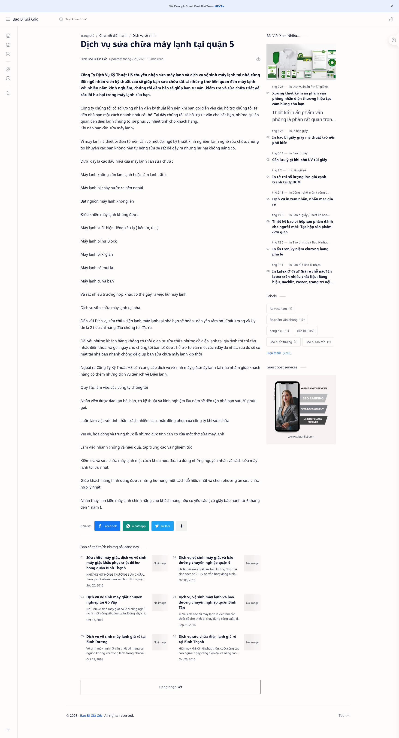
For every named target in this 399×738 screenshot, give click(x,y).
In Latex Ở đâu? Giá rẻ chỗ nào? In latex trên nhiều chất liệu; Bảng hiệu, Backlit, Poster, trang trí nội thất (302, 276)
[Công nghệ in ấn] (305, 192)
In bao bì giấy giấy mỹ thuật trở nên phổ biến (304, 140)
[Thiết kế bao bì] (320, 215)
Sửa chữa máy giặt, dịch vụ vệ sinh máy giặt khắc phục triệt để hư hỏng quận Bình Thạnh (116, 562)
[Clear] (131, 19)
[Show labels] (279, 353)
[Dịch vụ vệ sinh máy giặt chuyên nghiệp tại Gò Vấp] (160, 602)
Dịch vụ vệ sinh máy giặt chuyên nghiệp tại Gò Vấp (114, 599)
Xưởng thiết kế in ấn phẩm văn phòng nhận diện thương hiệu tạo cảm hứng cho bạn (301, 98)
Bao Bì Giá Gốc (25, 19)
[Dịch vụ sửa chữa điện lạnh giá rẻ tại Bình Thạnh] (252, 642)
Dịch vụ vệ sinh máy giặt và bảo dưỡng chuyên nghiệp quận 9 (206, 560)
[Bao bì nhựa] (302, 242)
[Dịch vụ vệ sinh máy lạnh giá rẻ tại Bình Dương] (160, 642)
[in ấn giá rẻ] (320, 87)
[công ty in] (325, 192)
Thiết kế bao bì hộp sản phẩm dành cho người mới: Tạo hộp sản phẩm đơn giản (302, 226)
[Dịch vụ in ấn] (302, 87)
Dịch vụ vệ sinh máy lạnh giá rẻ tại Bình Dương (116, 639)
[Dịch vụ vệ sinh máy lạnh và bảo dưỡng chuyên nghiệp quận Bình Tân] (252, 602)
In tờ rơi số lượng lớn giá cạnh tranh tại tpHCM (299, 179)
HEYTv (219, 6)
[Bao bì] (298, 265)
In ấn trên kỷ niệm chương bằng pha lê (300, 251)
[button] (390, 19)
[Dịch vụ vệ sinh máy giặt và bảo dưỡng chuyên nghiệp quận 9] (252, 563)
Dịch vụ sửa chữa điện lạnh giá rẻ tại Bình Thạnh (207, 639)
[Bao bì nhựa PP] (322, 242)
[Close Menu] (391, 6)
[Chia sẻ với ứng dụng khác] (181, 526)
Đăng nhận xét (170, 687)
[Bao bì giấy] (300, 153)
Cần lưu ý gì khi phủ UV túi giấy (299, 159)
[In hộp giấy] (300, 131)
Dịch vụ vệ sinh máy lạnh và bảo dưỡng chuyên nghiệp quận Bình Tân (207, 602)
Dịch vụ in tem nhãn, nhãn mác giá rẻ (302, 202)
